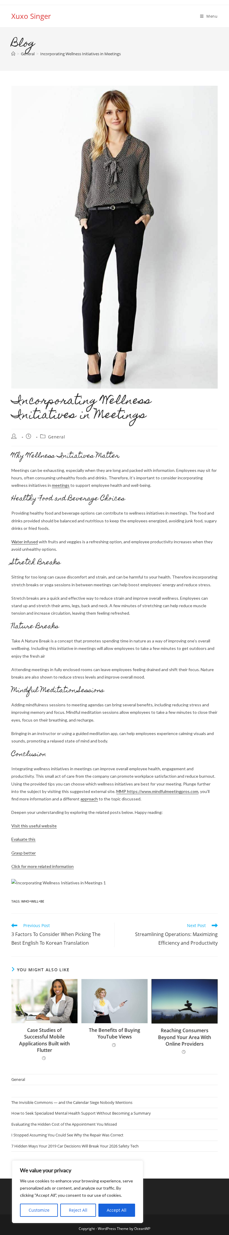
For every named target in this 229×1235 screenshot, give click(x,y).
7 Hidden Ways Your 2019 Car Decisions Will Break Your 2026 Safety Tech (75, 1146)
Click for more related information (42, 866)
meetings (60, 485)
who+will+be (32, 901)
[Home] (13, 53)
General (56, 437)
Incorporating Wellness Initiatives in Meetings (80, 53)
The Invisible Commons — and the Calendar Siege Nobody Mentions (71, 1102)
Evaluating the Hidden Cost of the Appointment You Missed (64, 1124)
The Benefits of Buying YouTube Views (114, 1033)
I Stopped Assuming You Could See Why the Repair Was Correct (67, 1135)
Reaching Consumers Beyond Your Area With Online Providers (184, 1037)
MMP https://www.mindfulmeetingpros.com (157, 791)
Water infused (24, 541)
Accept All (116, 1210)
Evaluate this (23, 839)
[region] (77, 1191)
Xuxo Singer (31, 16)
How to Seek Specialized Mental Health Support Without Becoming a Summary (81, 1113)
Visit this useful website (34, 825)
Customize (39, 1210)
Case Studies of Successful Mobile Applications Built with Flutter (44, 1040)
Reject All (78, 1210)
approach (89, 798)
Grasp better (23, 852)
